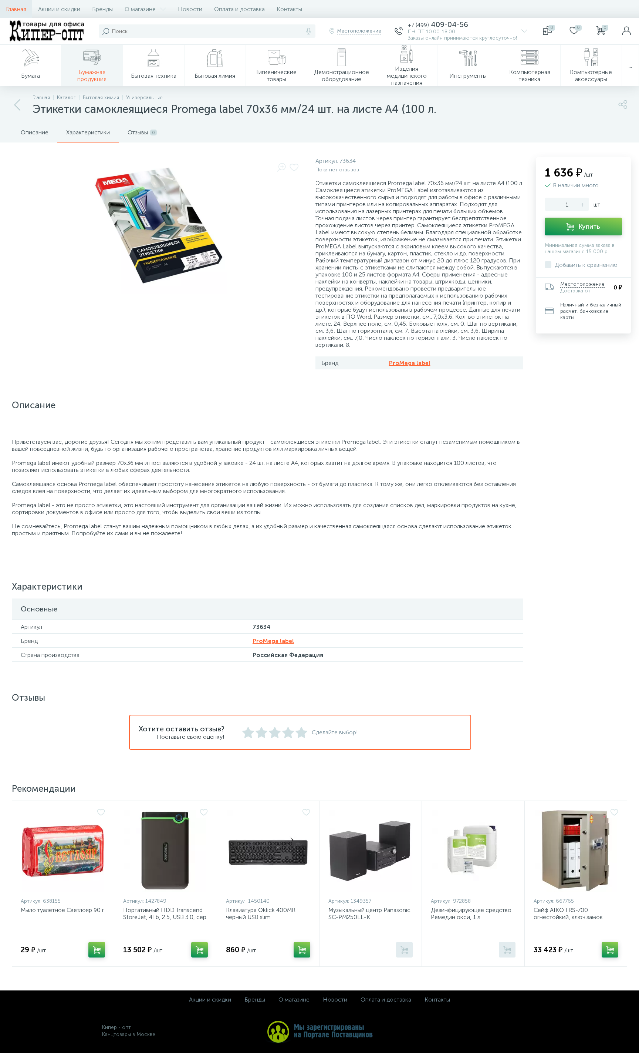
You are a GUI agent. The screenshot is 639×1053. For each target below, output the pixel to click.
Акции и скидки (59, 9)
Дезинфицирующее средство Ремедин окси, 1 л (471, 913)
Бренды (102, 9)
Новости (190, 9)
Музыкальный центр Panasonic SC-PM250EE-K (369, 913)
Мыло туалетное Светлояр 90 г (62, 909)
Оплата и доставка (239, 9)
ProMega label (409, 362)
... (630, 65)
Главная (16, 9)
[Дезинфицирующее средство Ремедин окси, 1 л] (473, 851)
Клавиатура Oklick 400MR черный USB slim (260, 913)
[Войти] (626, 31)
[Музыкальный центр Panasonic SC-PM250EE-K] (370, 851)
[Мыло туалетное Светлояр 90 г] (63, 851)
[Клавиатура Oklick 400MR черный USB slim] (268, 851)
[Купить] (96, 950)
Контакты (289, 9)
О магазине (140, 9)
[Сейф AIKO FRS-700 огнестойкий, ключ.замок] (576, 851)
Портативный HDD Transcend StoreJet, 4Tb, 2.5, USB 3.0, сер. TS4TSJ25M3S (165, 917)
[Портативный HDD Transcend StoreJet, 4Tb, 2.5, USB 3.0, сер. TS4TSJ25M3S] (165, 851)
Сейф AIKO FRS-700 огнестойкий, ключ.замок (568, 913)
